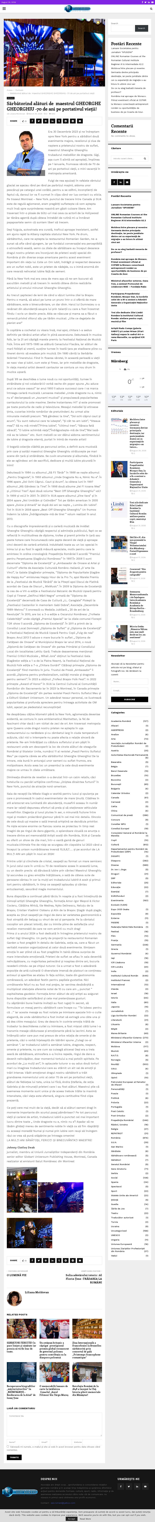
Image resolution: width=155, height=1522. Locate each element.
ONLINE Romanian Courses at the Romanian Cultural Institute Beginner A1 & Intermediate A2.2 (128, 60)
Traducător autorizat (122, 1217)
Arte (113, 739)
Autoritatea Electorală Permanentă (129, 755)
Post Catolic (117, 1111)
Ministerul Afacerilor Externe (126, 1037)
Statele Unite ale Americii (124, 1195)
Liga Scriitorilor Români (123, 1015)
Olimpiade (116, 1073)
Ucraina (115, 1226)
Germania (116, 944)
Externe (115, 918)
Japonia (115, 1007)
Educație (115, 887)
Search (114, 23)
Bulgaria (115, 788)
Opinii (114, 1077)
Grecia (114, 949)
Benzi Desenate (119, 771)
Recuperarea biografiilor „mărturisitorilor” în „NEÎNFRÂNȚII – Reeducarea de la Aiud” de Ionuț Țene (21, 1392)
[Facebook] (120, 1486)
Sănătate (115, 1151)
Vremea (116, 352)
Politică (115, 1098)
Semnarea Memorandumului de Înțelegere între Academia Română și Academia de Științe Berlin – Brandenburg (139, 601)
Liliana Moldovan (17, 114)
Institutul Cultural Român (124, 975)
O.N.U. (114, 1068)
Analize (115, 734)
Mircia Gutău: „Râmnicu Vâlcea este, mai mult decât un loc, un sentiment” (138, 632)
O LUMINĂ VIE (16, 1275)
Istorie (114, 998)
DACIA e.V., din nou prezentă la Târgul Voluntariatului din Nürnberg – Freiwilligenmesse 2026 (139, 545)
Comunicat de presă (122, 815)
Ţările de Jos (118, 1208)
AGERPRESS (117, 730)
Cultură (115, 844)
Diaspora (115, 860)
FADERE (115, 922)
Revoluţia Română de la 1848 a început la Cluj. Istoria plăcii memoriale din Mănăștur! (86, 1391)
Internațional (118, 984)
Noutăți (115, 1064)
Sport (114, 1191)
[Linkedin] (137, 1486)
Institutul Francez (120, 980)
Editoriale (117, 410)
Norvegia (115, 1060)
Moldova (115, 1046)
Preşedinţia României (122, 1120)
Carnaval (115, 802)
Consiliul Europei (120, 828)
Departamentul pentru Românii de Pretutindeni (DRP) (129, 850)
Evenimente (117, 900)
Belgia (114, 766)
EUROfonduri (118, 896)
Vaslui (114, 1255)
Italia (113, 1002)
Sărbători (116, 1160)
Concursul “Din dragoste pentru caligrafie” (138, 572)
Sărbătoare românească (123, 1155)
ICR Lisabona (118, 962)
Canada (115, 797)
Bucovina (116, 780)
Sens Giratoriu (118, 1169)
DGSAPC (115, 856)
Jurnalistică (117, 1011)
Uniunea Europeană (121, 1244)
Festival (115, 931)
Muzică (115, 1051)
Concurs (115, 819)
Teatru (114, 1213)
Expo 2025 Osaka (120, 909)
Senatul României (120, 1164)
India (113, 971)
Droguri (115, 874)
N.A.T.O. (115, 1055)
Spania (114, 1182)
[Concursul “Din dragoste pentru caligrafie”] (119, 576)
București (116, 784)
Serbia (114, 1173)
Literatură (116, 1020)
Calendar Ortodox (120, 793)
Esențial (115, 891)
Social (114, 1177)
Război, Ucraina (119, 1124)
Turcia (114, 1222)
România (115, 1138)
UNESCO (115, 1235)
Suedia (114, 1204)
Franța (114, 940)
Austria (115, 750)
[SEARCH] (145, 158)
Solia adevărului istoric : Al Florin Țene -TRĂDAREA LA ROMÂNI (84, 1278)
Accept (71, 1519)
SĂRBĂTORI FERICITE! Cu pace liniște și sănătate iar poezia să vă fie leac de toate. (21, 1347)
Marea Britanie (118, 1033)
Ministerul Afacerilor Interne (126, 1042)
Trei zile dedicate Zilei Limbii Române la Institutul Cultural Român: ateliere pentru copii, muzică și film (139, 512)
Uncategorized (119, 1231)
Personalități (117, 1089)
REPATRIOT (117, 1133)
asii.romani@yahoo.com (63, 1503)
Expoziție (116, 914)
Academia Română (121, 721)
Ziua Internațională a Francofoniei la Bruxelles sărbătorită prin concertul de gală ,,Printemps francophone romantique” (86, 1350)
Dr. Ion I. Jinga (118, 869)
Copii (114, 840)
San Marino (117, 1147)
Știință (114, 1200)
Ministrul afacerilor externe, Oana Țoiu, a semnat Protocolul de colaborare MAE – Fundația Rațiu (129, 284)
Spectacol (116, 1186)
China (114, 811)
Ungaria (115, 1240)
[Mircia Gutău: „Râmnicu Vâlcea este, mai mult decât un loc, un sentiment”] (119, 633)
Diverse (115, 865)
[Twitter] (129, 1486)
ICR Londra (117, 967)
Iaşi (113, 958)
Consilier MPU (118, 824)
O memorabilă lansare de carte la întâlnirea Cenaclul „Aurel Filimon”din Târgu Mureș (54, 1391)
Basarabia (116, 762)
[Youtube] (145, 1486)
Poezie (114, 1093)
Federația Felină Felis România (127, 927)
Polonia (115, 1102)
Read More (85, 1519)
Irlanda (114, 989)
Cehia (114, 806)
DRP (113, 878)
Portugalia (116, 1107)
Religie (114, 1129)
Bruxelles (116, 775)
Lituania (115, 1024)
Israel (114, 993)
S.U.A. (114, 1142)
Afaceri (115, 725)
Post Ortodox (118, 1115)
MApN (114, 1029)
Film (113, 936)
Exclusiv (11, 98)
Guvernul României (121, 953)
